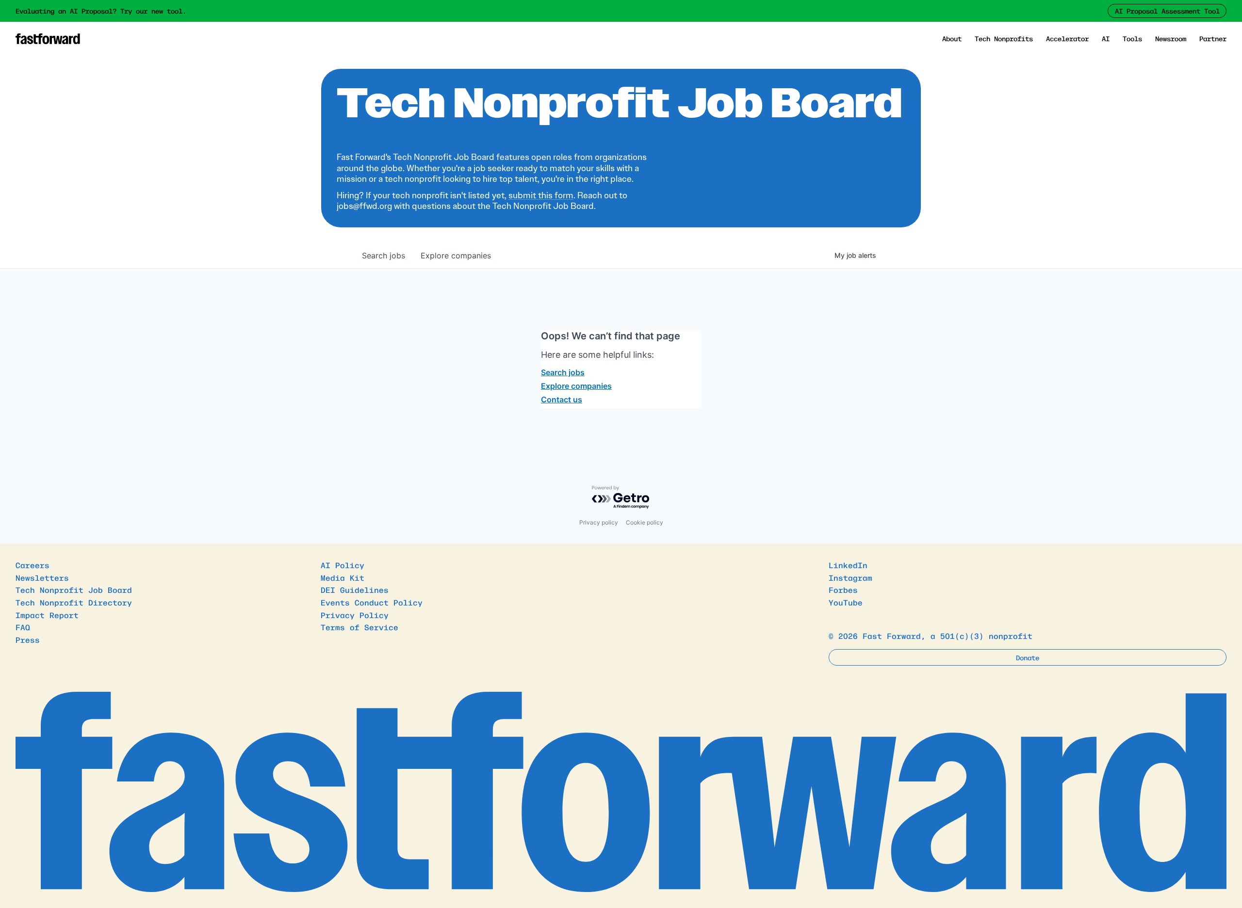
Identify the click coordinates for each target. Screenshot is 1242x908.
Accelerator (1067, 38)
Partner (1212, 38)
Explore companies (576, 386)
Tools (1132, 38)
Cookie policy (644, 522)
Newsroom (1170, 38)
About (952, 38)
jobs (383, 255)
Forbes (843, 589)
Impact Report (47, 615)
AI (1106, 38)
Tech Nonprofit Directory (74, 602)
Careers (32, 565)
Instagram (850, 577)
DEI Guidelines (355, 589)
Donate (1027, 657)
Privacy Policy (355, 615)
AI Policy (342, 565)
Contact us (561, 399)
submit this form (540, 195)
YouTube (846, 602)
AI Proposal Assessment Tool (1167, 11)
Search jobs (563, 372)
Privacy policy (598, 522)
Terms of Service (359, 627)
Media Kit (342, 577)
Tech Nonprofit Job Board (74, 589)
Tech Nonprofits (1004, 38)
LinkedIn (848, 565)
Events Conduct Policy (372, 602)
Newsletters (42, 577)
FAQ (23, 627)
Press (28, 639)
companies (456, 255)
